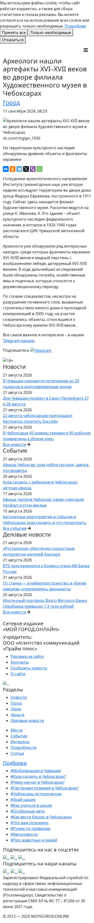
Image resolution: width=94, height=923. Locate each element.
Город (11, 103)
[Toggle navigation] (86, 50)
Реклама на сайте (27, 656)
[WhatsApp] (39, 169)
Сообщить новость (29, 668)
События (19, 736)
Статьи (17, 753)
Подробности (23, 747)
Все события (15, 528)
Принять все (14, 32)
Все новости (14, 444)
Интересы (20, 741)
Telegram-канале (18, 340)
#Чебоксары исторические (36, 793)
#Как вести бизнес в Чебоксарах (41, 817)
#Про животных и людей (34, 840)
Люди (16, 709)
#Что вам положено (29, 822)
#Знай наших (23, 799)
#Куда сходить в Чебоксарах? (38, 776)
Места (16, 730)
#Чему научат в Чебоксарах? (38, 782)
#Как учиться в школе (31, 805)
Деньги (17, 714)
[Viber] (33, 169)
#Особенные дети (28, 811)
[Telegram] (19, 169)
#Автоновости (24, 834)
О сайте (18, 673)
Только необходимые (51, 32)
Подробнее (75, 26)
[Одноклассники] (12, 169)
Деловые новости (27, 720)
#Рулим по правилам (30, 828)
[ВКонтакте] (6, 169)
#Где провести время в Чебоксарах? (45, 788)
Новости (19, 697)
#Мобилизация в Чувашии (36, 770)
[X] (26, 169)
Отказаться (13, 39)
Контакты (20, 662)
